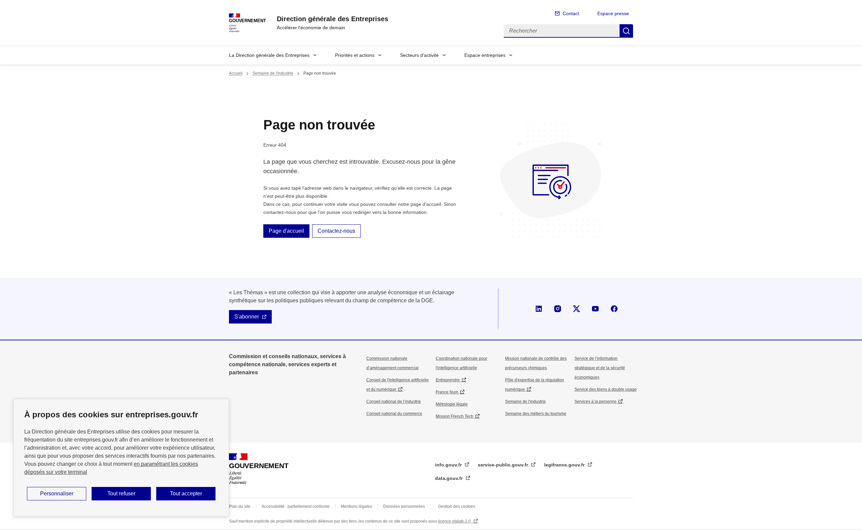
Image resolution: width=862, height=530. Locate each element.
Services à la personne (595, 401)
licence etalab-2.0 (455, 521)
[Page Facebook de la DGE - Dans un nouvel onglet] (614, 308)
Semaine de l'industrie (273, 73)
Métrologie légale (452, 404)
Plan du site (240, 506)
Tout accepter (186, 493)
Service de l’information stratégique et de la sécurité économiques (599, 368)
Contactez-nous (336, 231)
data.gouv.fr (449, 478)
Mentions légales (356, 506)
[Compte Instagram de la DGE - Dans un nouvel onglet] (557, 308)
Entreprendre (448, 380)
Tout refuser (121, 493)
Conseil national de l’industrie (393, 401)
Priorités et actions (354, 55)
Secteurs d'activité (419, 55)
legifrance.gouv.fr (565, 464)
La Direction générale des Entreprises (269, 55)
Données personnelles (404, 506)
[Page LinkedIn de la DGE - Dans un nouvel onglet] (538, 308)
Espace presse (613, 13)
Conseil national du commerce (394, 413)
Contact (571, 13)
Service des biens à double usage (605, 389)
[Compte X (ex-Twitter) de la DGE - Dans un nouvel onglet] (576, 308)
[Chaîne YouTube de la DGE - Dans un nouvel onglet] (595, 308)
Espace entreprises (484, 55)
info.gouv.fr (449, 464)
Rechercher (626, 31)
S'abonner (246, 316)
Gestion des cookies (456, 506)
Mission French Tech (454, 416)
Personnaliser (56, 493)
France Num (447, 392)
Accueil (235, 73)
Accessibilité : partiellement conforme (296, 506)
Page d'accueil (286, 231)
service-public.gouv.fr (503, 464)
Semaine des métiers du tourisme (535, 413)
